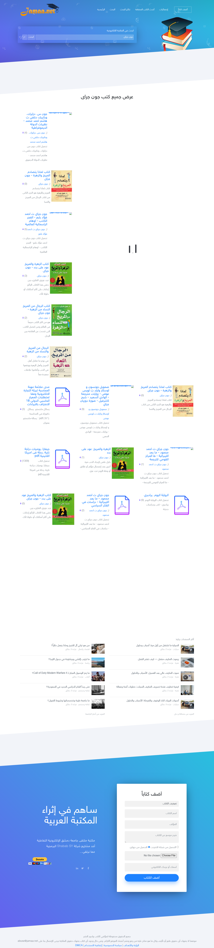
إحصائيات (163, 9)
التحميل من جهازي (139, 847)
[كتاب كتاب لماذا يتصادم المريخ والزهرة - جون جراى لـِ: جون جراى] (61, 186)
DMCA (79, 945)
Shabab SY (65, 846)
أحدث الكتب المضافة (144, 9)
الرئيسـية (101, 9)
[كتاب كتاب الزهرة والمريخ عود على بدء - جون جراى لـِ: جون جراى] (61, 278)
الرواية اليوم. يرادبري (156, 495)
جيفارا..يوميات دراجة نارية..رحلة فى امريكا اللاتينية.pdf (37, 452)
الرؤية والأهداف (131, 945)
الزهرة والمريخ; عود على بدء (96, 450)
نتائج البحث (125, 9)
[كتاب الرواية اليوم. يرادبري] (181, 505)
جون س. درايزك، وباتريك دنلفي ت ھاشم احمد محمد (38, 137)
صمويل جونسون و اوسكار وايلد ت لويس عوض (98, 414)
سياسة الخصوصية (113, 945)
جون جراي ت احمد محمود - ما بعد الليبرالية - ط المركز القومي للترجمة (157, 454)
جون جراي (41, 356)
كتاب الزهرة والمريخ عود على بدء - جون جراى (37, 267)
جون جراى (43, 184)
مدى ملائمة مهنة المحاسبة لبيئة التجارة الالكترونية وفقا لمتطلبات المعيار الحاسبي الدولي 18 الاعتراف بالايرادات (37, 395)
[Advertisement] (107, 583)
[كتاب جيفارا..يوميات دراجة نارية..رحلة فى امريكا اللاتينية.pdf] (62, 459)
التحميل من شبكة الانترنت (164, 847)
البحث (112, 9)
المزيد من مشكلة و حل (184, 714)
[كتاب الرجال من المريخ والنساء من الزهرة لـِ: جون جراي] (61, 362)
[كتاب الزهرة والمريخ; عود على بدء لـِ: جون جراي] (123, 463)
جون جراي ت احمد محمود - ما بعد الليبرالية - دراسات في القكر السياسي (95, 500)
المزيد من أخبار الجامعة (95, 714)
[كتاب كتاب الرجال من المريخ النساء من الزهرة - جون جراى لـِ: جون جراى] (61, 320)
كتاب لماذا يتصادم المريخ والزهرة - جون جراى (37, 175)
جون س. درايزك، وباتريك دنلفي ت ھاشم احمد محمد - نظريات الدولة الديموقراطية (35, 121)
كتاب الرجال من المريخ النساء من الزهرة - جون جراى (36, 309)
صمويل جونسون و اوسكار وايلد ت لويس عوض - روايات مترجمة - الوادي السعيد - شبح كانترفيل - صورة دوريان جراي (94, 395)
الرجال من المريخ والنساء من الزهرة (38, 349)
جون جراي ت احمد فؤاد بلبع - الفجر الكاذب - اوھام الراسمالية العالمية (36, 219)
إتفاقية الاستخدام (93, 945)
